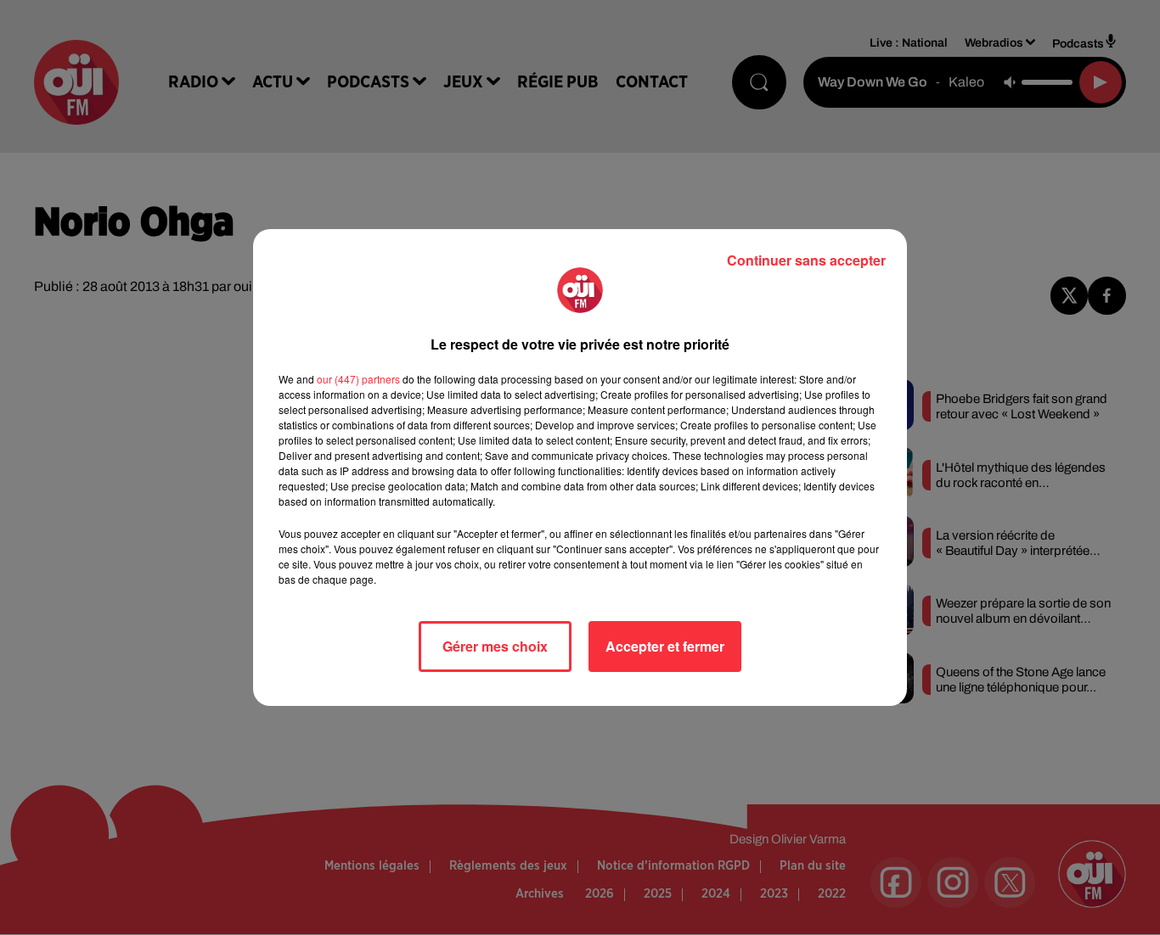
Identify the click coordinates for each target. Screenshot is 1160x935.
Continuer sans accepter (806, 260)
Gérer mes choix (495, 646)
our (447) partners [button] (358, 379)
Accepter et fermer (664, 646)
